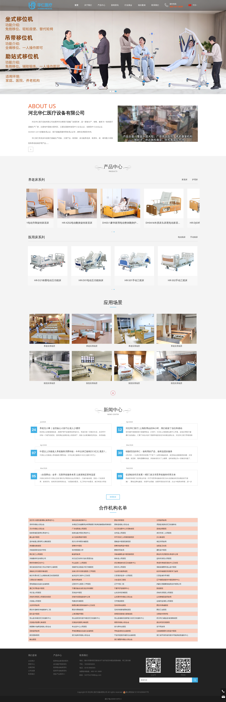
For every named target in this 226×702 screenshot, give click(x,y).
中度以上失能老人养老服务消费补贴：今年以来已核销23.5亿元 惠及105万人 (73, 451)
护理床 (195, 179)
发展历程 (31, 667)
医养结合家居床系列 (60, 661)
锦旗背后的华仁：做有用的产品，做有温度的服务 (149, 451)
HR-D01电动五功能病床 (91, 280)
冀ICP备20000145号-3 (113, 699)
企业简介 (31, 661)
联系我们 (155, 5)
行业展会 (128, 5)
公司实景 (31, 671)
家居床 (184, 179)
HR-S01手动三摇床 (134, 280)
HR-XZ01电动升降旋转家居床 (48, 222)
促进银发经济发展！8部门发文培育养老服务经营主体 (151, 474)
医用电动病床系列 (60, 667)
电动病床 (182, 237)
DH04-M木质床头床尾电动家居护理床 (179, 222)
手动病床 (194, 237)
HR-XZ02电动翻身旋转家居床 (91, 222)
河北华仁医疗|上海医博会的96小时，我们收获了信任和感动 (154, 428)
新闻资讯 (115, 5)
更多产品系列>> (59, 674)
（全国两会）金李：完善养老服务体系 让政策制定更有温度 (67, 474)
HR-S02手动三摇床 (178, 280)
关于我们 (88, 5)
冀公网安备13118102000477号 (137, 692)
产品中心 (101, 5)
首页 (76, 5)
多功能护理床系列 (60, 664)
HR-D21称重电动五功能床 (48, 280)
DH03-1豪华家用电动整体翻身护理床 (136, 222)
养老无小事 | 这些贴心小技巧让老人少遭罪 (60, 428)
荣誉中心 (31, 664)
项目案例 (141, 5)
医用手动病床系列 (60, 671)
